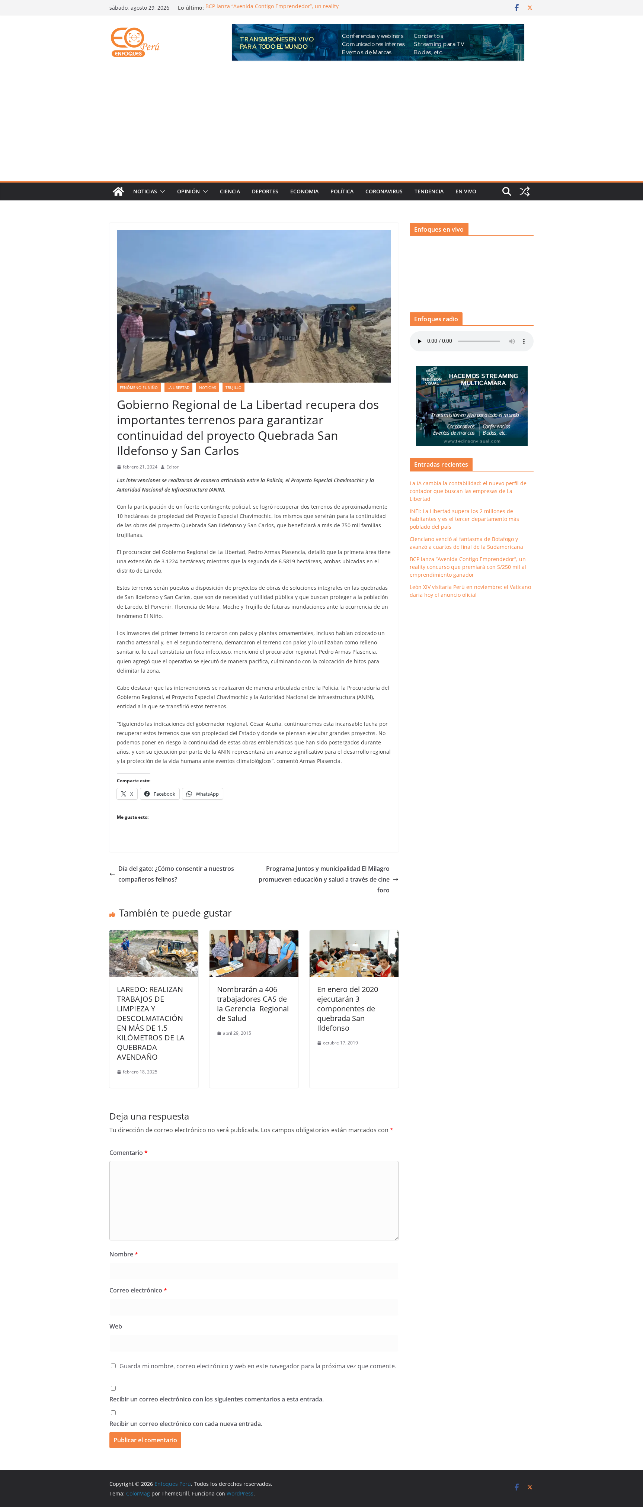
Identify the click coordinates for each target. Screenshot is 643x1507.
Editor (172, 467)
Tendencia (429, 191)
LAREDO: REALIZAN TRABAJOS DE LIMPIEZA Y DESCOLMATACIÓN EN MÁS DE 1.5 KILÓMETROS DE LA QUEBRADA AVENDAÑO (151, 1023)
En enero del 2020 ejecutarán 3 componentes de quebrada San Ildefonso (347, 1008)
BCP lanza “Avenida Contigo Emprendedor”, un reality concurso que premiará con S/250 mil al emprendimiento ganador (468, 567)
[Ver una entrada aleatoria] (525, 191)
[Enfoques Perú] (118, 191)
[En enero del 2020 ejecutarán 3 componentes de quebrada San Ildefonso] (354, 935)
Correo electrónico (138, 1290)
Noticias (145, 191)
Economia (304, 191)
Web (115, 1326)
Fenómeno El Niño (139, 387)
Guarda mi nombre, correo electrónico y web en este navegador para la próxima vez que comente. (257, 1366)
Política (342, 191)
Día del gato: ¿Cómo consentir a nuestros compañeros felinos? (176, 873)
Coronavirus (384, 191)
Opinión (188, 191)
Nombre (123, 1254)
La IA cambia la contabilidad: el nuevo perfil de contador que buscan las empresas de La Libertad (468, 491)
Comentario (128, 1153)
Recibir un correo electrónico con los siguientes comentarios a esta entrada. (216, 1399)
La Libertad (178, 387)
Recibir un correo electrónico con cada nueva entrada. (185, 1424)
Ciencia (230, 191)
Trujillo (233, 387)
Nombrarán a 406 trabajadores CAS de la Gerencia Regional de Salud (253, 1003)
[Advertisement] (321, 125)
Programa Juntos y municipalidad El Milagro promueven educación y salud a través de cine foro (324, 879)
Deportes (265, 191)
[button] (161, 191)
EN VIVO (465, 191)
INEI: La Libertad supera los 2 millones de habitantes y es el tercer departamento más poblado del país (464, 519)
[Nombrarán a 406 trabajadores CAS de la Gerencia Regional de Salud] (253, 935)
